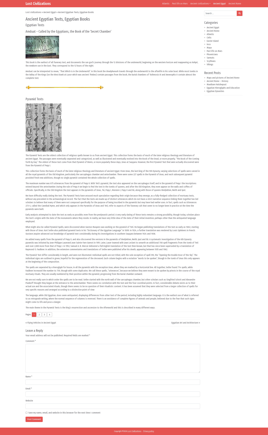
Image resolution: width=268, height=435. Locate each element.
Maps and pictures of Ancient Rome (223, 77)
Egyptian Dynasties (215, 91)
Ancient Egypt (219, 3)
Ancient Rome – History (217, 81)
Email (29, 388)
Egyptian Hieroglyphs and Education (223, 87)
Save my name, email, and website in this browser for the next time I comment (64, 412)
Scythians (211, 61)
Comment (31, 341)
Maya (209, 47)
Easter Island (213, 41)
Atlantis (165, 3)
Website (29, 400)
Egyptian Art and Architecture (184, 322)
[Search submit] (239, 13)
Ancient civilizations (199, 3)
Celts (209, 37)
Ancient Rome (234, 3)
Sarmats (210, 57)
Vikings (210, 64)
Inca (208, 44)
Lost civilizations (33, 12)
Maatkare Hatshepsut (216, 84)
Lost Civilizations (38, 3)
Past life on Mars (180, 3)
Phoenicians (212, 54)
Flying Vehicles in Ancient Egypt (41, 322)
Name (29, 376)
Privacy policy (148, 431)
